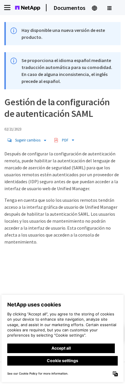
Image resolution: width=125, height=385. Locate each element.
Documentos (69, 7)
